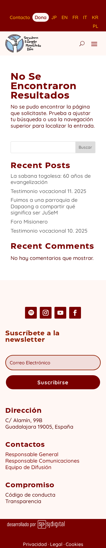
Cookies (74, 544)
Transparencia (23, 501)
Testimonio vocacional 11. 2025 (48, 191)
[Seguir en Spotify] (31, 313)
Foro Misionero (29, 221)
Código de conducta (30, 494)
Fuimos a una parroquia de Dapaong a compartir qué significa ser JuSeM (44, 206)
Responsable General (31, 454)
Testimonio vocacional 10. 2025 (49, 230)
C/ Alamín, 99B (25, 420)
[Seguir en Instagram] (46, 313)
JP (54, 17)
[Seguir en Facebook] (75, 313)
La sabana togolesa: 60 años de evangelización (51, 179)
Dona (41, 16)
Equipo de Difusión (28, 467)
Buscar (85, 147)
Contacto (20, 17)
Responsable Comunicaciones (42, 460)
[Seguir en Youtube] (60, 313)
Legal (56, 544)
